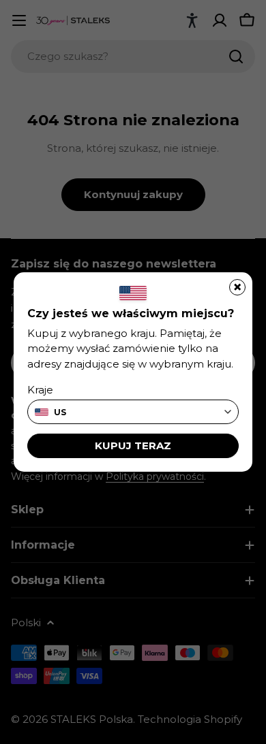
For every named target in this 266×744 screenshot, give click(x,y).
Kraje (40, 389)
